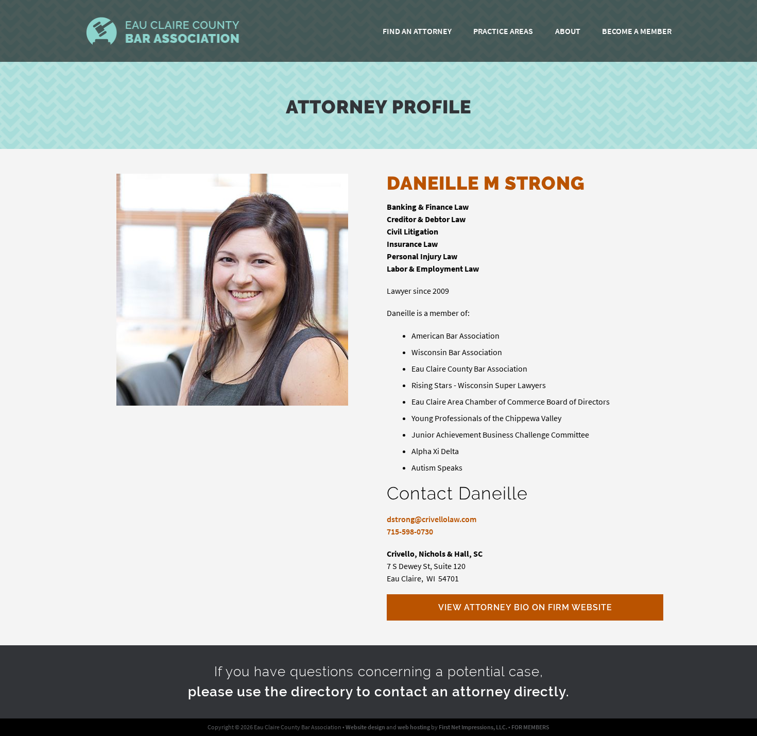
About (567, 31)
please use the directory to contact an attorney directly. (379, 691)
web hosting (414, 727)
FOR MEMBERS (530, 727)
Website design (365, 727)
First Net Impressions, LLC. (473, 727)
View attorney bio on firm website (525, 607)
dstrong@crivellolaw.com (431, 519)
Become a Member (637, 31)
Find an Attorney (417, 31)
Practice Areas (503, 31)
